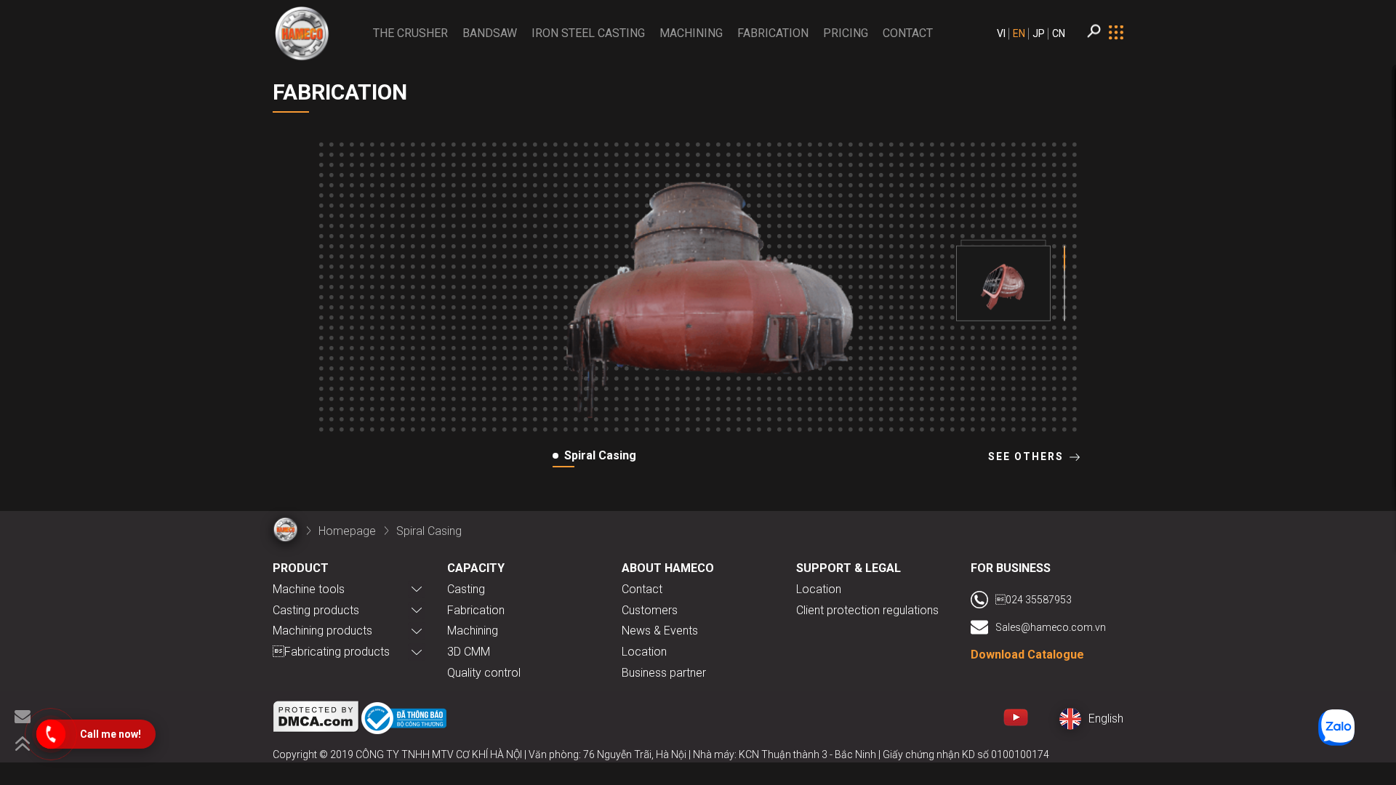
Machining (691, 33)
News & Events (660, 630)
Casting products (316, 610)
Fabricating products (331, 652)
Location (644, 652)
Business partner (664, 673)
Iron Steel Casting (588, 33)
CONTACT (908, 33)
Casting (466, 589)
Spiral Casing (429, 531)
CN (1058, 33)
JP (1038, 33)
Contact (642, 589)
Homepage (347, 531)
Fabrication (773, 33)
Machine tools (309, 589)
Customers (650, 610)
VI (1001, 33)
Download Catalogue (1027, 654)
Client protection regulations (867, 610)
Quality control (484, 673)
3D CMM (468, 652)
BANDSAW (489, 33)
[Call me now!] (50, 734)
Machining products (322, 630)
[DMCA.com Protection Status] (316, 719)
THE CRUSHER (410, 33)
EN (1019, 33)
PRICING (845, 33)
